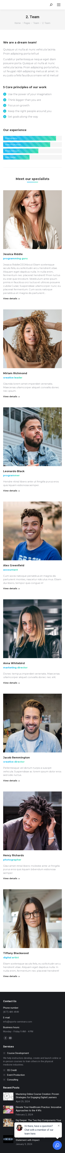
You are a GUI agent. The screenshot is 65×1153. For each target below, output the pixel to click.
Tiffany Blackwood (16, 953)
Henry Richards (13, 855)
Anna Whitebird (14, 663)
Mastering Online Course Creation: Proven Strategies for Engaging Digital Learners (37, 1096)
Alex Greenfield (13, 565)
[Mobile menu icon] (59, 5)
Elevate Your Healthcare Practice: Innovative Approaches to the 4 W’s (38, 1109)
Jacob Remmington (16, 757)
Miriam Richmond (15, 373)
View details (10, 298)
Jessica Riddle (13, 254)
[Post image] (8, 1096)
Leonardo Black (13, 471)
